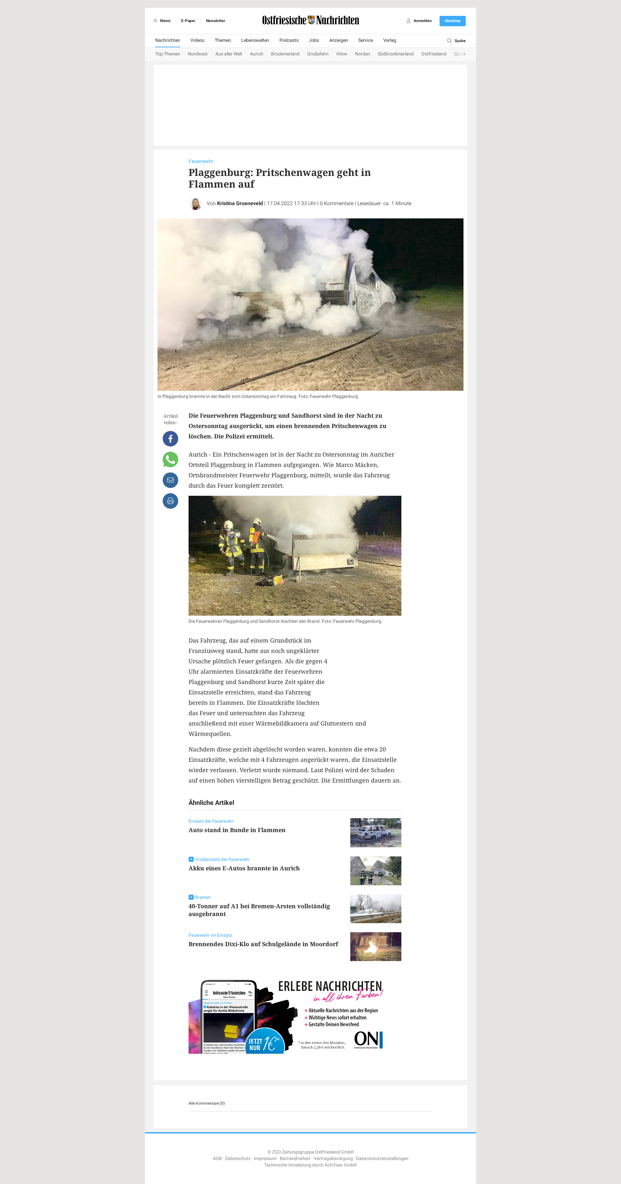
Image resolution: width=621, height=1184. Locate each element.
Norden (362, 54)
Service (365, 40)
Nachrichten (167, 40)
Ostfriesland (433, 54)
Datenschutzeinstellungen (382, 1158)
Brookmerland (285, 54)
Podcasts (289, 40)
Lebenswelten (255, 40)
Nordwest (198, 54)
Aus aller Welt (228, 54)
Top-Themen (167, 54)
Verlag (389, 40)
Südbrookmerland (396, 54)
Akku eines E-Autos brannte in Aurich (244, 868)
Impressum (265, 1158)
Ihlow (341, 54)
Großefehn (318, 54)
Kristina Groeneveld (240, 203)
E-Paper (188, 20)
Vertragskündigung (333, 1158)
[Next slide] (458, 54)
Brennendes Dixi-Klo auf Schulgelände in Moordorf (263, 944)
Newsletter (215, 20)
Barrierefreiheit (295, 1158)
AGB (217, 1158)
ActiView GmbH (341, 1165)
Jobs (314, 40)
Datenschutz (238, 1158)
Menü (164, 21)
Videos (197, 40)
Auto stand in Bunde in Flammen (237, 830)
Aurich (256, 54)
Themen (223, 40)
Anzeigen (338, 40)
